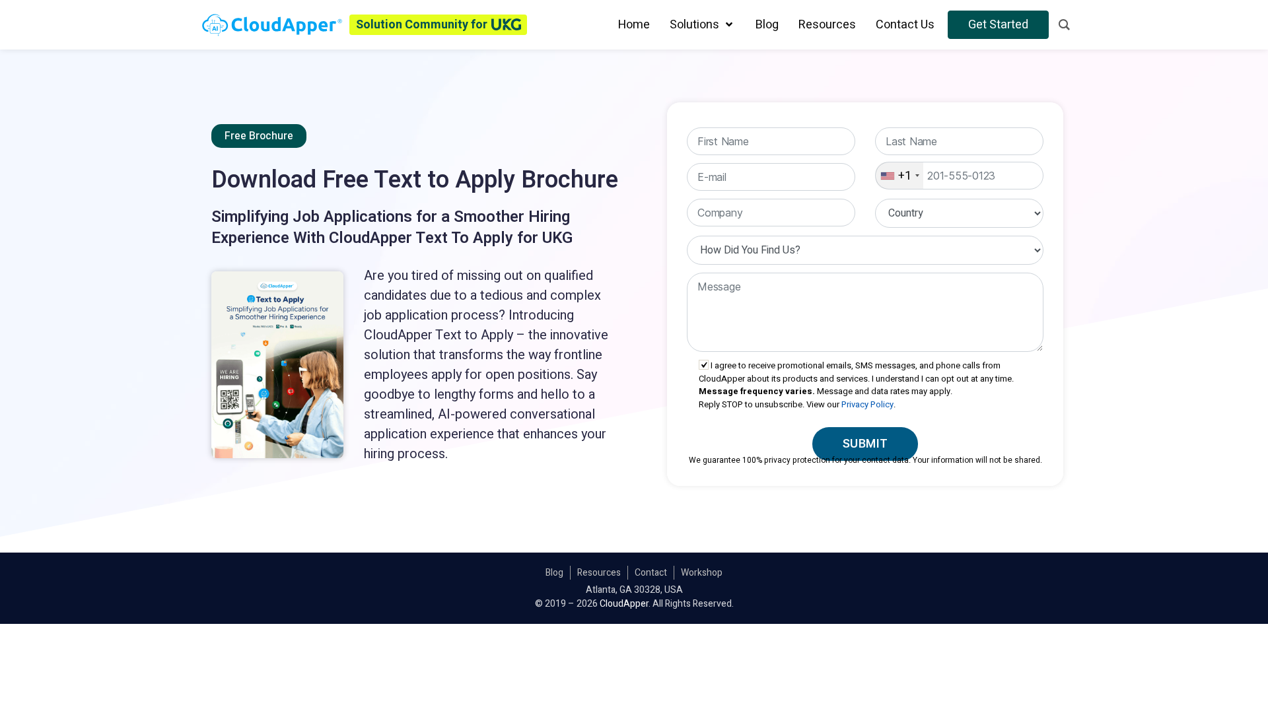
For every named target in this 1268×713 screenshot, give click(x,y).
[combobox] (899, 175)
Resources (599, 573)
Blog (554, 573)
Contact (651, 573)
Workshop (701, 573)
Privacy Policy (867, 404)
